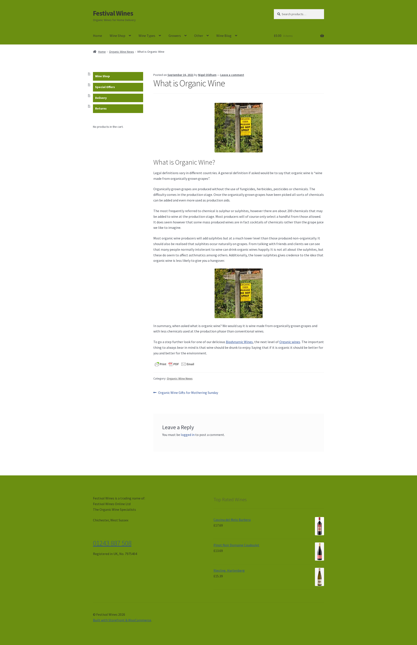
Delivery (101, 98)
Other (198, 35)
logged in (188, 434)
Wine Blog (224, 35)
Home (97, 35)
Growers (175, 35)
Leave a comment (232, 75)
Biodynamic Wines (239, 342)
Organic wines (289, 342)
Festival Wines (113, 13)
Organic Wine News (121, 52)
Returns (101, 108)
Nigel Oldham (207, 75)
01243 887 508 (112, 543)
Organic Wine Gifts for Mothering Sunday (188, 393)
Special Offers (105, 87)
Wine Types (147, 35)
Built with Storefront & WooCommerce (122, 620)
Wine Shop (117, 35)
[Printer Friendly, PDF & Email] (174, 364)
